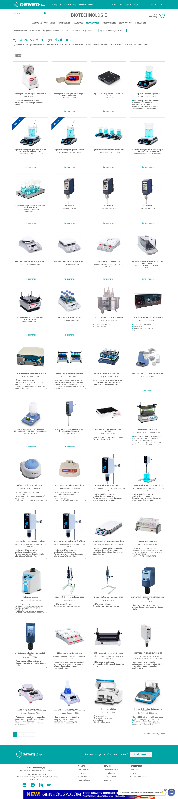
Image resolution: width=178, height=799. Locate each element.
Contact (91, 4)
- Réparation (111, 776)
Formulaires (134, 770)
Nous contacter (84, 780)
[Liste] (16, 55)
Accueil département (43, 22)
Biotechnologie (89, 14)
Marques (78, 22)
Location (140, 22)
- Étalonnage (111, 773)
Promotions (109, 22)
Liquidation (125, 22)
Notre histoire (83, 770)
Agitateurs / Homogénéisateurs (112, 30)
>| (32, 734)
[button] (171, 792)
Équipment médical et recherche (27, 30)
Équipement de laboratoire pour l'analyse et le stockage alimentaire (70, 30)
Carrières (81, 773)
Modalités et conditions (139, 776)
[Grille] (20, 55)
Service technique (111, 770)
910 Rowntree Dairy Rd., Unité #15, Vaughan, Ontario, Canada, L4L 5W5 (37, 777)
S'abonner (141, 754)
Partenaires (82, 776)
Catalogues (134, 773)
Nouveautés (92, 22)
